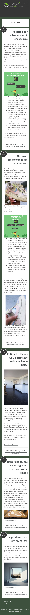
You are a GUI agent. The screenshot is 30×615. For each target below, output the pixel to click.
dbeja (19, 612)
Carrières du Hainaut (10, 429)
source (22, 507)
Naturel (17, 146)
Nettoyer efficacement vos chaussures (18, 159)
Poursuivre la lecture (11, 445)
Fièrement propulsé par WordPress (12, 610)
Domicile (13, 452)
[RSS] (15, 11)
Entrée (13, 146)
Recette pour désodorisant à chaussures (19, 35)
